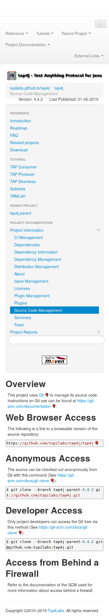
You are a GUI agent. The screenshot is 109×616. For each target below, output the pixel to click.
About (19, 274)
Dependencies (27, 244)
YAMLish (17, 196)
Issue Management (31, 281)
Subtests (17, 188)
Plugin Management (32, 295)
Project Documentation (26, 44)
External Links (88, 55)
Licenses (22, 288)
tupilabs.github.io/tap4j (29, 88)
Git (41, 395)
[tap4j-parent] (54, 75)
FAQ (14, 135)
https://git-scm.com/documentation (51, 403)
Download (19, 150)
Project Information (27, 230)
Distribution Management (36, 266)
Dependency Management (37, 259)
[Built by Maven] (54, 360)
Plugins (20, 303)
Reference (15, 33)
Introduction (20, 120)
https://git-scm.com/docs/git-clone (41, 477)
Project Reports (23, 332)
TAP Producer (22, 174)
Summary (22, 317)
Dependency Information (36, 252)
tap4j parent (20, 213)
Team (19, 324)
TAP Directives (23, 181)
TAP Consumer (23, 167)
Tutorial (43, 33)
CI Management (28, 237)
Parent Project (75, 33)
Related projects (24, 142)
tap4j (58, 88)
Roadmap (18, 128)
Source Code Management (38, 310)
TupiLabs (56, 610)
